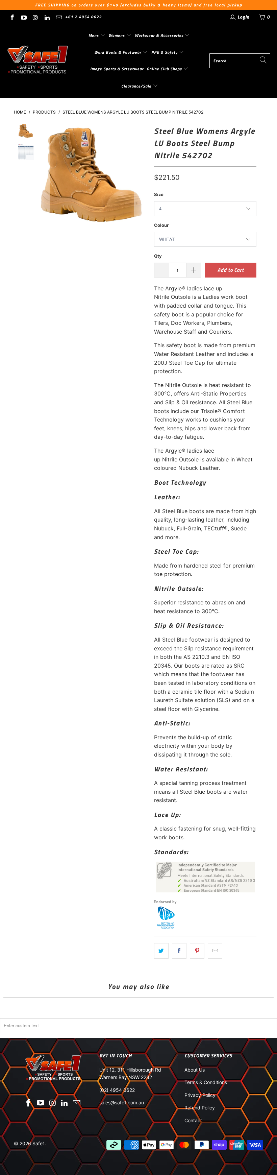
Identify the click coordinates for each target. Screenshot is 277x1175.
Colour (161, 225)
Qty (158, 256)
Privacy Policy (200, 1095)
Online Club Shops (165, 69)
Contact (193, 1120)
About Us (194, 1070)
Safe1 (38, 1143)
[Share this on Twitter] (161, 951)
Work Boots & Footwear (118, 52)
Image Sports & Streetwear (117, 69)
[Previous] (43, 174)
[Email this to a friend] (215, 951)
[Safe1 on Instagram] (35, 17)
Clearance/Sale (137, 86)
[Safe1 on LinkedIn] (47, 17)
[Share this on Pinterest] (197, 951)
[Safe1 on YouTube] (23, 17)
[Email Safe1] (58, 17)
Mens (94, 35)
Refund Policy (199, 1107)
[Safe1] (38, 61)
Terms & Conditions (205, 1082)
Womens (117, 35)
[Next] (141, 174)
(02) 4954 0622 (117, 1090)
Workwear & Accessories (160, 35)
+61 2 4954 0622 (83, 17)
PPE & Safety (165, 52)
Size (158, 194)
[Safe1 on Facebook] (11, 17)
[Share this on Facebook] (179, 951)
